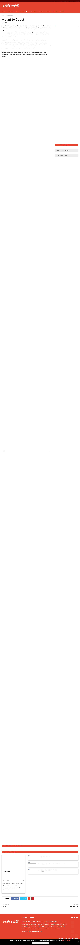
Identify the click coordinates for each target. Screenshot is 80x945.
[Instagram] (5, 1)
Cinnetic (69, 1)
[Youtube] (13, 1)
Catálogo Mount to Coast (62, 150)
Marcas (41, 11)
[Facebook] (3, 1)
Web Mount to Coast (61, 155)
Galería (61, 11)
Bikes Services (75, 1)
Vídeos (55, 11)
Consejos (25, 11)
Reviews (18, 11)
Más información (66, 940)
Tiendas (48, 11)
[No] (78, 942)
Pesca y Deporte (62, 1)
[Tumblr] (8, 1)
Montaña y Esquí (54, 1)
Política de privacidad (43, 942)
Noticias (11, 11)
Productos (33, 11)
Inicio (4, 11)
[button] (76, 11)
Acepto (34, 942)
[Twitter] (10, 1)
